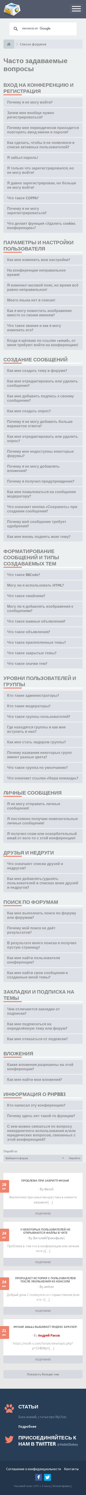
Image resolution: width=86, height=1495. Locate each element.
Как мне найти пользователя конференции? (33, 960)
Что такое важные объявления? (36, 621)
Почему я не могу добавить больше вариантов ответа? (40, 423)
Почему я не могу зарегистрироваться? (27, 210)
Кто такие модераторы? (28, 706)
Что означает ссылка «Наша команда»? (42, 778)
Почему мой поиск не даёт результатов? (31, 930)
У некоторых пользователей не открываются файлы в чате (45, 1231)
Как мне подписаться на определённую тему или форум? (37, 1026)
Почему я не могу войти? (30, 102)
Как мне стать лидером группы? (36, 742)
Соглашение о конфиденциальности (33, 1469)
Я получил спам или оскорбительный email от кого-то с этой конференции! (42, 836)
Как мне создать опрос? (29, 411)
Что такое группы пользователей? (38, 716)
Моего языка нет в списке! (31, 300)
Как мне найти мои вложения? (34, 1079)
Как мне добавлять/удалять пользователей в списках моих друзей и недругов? (42, 883)
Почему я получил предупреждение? (40, 481)
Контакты (71, 1469)
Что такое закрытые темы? (31, 653)
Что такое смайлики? (26, 596)
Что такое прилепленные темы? (36, 642)
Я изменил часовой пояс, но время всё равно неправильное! (42, 287)
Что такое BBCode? (23, 575)
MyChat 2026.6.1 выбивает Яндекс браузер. (45, 1327)
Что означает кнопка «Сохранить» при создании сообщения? (42, 509)
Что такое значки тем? (27, 663)
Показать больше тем (43, 1374)
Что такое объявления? (28, 632)
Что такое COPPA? (23, 198)
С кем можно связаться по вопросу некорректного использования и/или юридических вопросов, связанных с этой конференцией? (41, 1132)
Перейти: (10, 1151)
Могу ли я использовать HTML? (35, 585)
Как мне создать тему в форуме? (37, 370)
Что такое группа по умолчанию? (37, 767)
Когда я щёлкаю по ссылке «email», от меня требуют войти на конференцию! (42, 342)
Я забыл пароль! (22, 157)
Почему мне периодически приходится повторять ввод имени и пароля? (43, 130)
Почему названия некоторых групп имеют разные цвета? (39, 754)
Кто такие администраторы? (33, 695)
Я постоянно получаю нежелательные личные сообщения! (42, 821)
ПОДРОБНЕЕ (43, 1213)
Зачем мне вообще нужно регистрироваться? (30, 115)
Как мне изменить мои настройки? (38, 260)
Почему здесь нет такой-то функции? (41, 1116)
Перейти (74, 1158)
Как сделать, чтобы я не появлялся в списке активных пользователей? (41, 145)
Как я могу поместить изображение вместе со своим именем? (39, 313)
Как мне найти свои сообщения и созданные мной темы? (37, 975)
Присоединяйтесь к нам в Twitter (48, 1441)
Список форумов (33, 44)
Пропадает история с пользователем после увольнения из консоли (45, 1280)
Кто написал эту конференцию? (36, 1105)
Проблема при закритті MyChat (45, 1180)
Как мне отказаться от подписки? (37, 1039)
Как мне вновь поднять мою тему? (38, 536)
